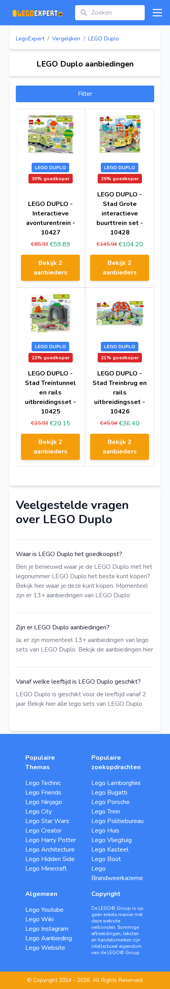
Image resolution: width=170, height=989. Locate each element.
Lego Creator (43, 830)
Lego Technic (43, 783)
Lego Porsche (110, 802)
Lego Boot (106, 859)
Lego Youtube (44, 909)
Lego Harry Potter (50, 840)
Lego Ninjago (43, 802)
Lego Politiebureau (117, 821)
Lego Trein (105, 811)
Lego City (38, 811)
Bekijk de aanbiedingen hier (115, 649)
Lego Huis (105, 830)
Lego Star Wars (47, 821)
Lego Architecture (50, 849)
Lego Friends (43, 792)
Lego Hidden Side (50, 859)
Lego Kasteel (109, 849)
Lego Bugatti (109, 792)
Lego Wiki (39, 919)
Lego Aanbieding (48, 938)
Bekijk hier (30, 585)
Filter (85, 94)
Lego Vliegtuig (111, 840)
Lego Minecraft (46, 868)
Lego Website (45, 947)
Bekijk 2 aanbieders (51, 268)
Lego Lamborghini (115, 783)
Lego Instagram (46, 928)
